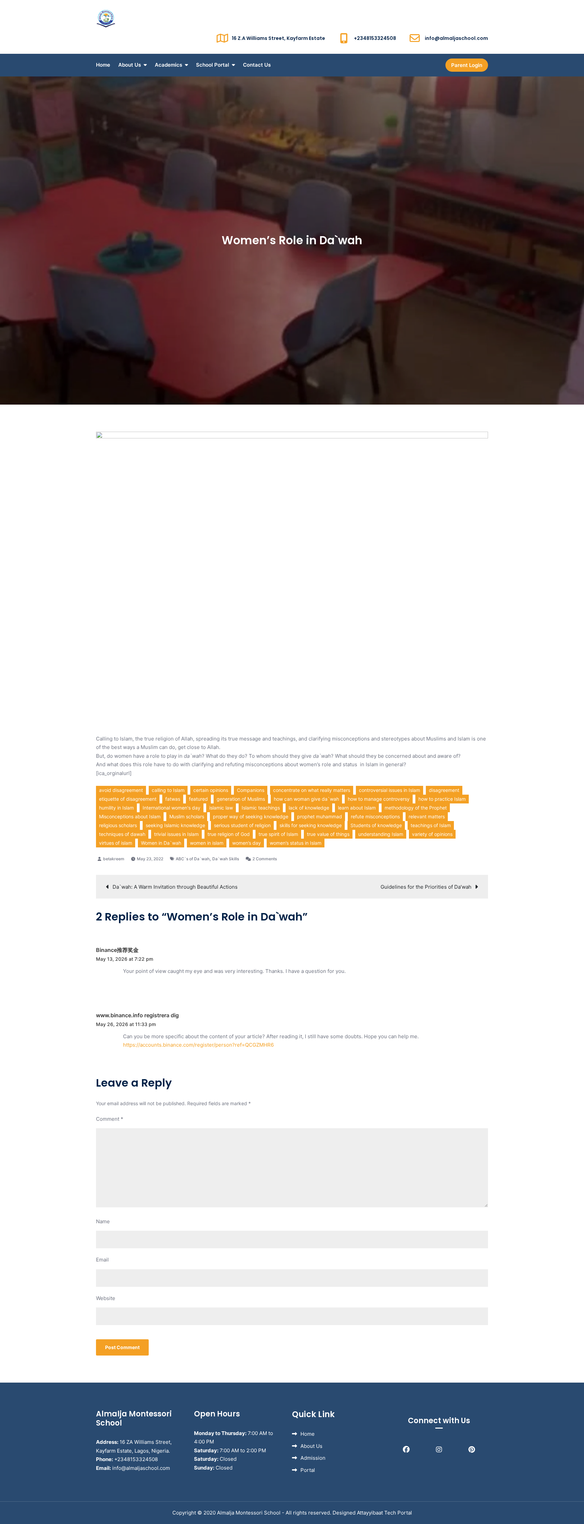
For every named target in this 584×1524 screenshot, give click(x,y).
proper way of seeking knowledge (250, 816)
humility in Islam (116, 808)
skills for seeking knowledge (310, 825)
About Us (129, 65)
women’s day (246, 843)
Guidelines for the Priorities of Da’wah (426, 887)
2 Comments (264, 858)
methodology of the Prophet (416, 808)
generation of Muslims (241, 799)
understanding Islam (380, 834)
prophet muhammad (319, 816)
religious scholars (118, 825)
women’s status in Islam (295, 843)
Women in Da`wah (161, 843)
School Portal (212, 65)
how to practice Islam (442, 799)
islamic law (221, 808)
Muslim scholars (186, 816)
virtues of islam (115, 843)
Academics (168, 65)
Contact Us (257, 65)
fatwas (172, 799)
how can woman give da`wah (306, 799)
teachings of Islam (431, 825)
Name (103, 1221)
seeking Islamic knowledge (175, 825)
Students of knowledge (376, 825)
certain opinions (210, 790)
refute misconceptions (375, 816)
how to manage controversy (379, 799)
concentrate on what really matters (311, 790)
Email (102, 1259)
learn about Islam (357, 808)
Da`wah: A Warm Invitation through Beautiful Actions (175, 887)
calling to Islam (168, 790)
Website (105, 1298)
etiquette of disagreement (127, 799)
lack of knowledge (309, 808)
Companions (250, 790)
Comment (109, 1119)
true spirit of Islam (278, 834)
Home (103, 65)
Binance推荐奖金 (117, 950)
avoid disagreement (121, 790)
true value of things (328, 834)
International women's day (171, 808)
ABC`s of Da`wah (193, 858)
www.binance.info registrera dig (137, 1015)
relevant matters (427, 816)
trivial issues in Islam (176, 834)
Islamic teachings (261, 808)
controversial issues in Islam (389, 790)
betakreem (113, 858)
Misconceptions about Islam (130, 816)
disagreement (444, 790)
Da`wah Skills (225, 858)
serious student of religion (242, 825)
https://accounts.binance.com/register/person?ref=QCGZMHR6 (198, 1045)
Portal (307, 1470)
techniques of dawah (122, 834)
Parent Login (466, 65)
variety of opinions (432, 834)
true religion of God (229, 834)
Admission (312, 1458)
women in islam (206, 843)
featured (198, 799)
